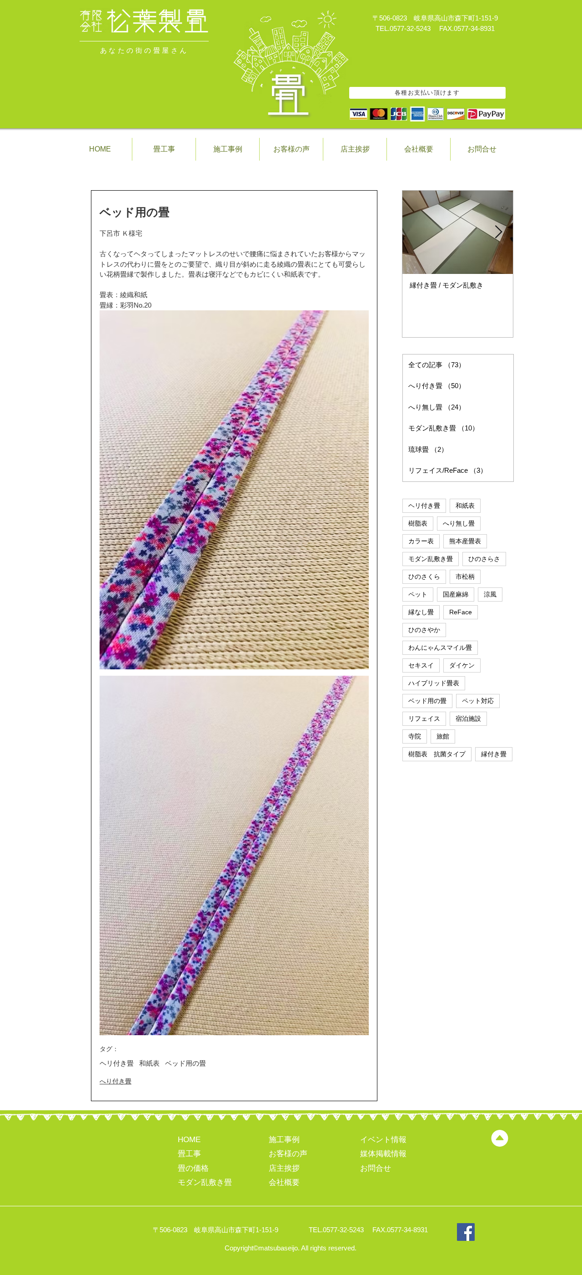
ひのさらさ (484, 558)
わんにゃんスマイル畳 (440, 647)
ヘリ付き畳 (117, 1063)
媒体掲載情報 (383, 1153)
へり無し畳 (459, 523)
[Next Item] (498, 232)
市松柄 (465, 576)
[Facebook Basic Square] (466, 1232)
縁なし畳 (421, 612)
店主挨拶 (284, 1168)
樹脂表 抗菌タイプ (437, 754)
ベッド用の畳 (185, 1063)
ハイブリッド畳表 (433, 683)
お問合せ (375, 1168)
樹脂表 (417, 523)
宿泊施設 (468, 718)
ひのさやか (424, 629)
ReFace (460, 612)
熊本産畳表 (465, 541)
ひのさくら (424, 576)
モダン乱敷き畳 (430, 558)
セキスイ (421, 665)
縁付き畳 (494, 754)
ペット (417, 594)
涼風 (490, 594)
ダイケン (462, 665)
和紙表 (149, 1063)
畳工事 (189, 1153)
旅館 (442, 736)
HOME (189, 1139)
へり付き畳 (115, 1081)
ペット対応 (478, 700)
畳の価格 (193, 1168)
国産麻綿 (455, 594)
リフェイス (424, 718)
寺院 (414, 736)
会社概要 (284, 1182)
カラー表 (421, 541)
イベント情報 (383, 1139)
